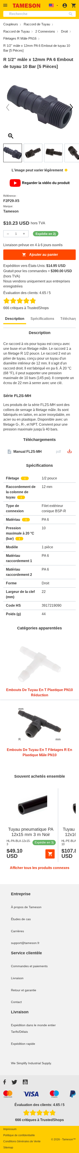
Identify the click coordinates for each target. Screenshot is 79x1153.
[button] (6, 5)
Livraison (17, 978)
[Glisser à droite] (7, 107)
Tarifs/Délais (19, 1031)
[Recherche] (72, 14)
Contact (16, 1002)
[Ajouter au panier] (50, 854)
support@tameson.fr (25, 943)
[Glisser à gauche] (71, 107)
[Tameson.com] (26, 5)
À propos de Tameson (26, 907)
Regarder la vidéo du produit (46, 183)
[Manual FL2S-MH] (69, 452)
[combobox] (39, 14)
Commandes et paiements (29, 966)
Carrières (17, 931)
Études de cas (21, 919)
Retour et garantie (23, 990)
